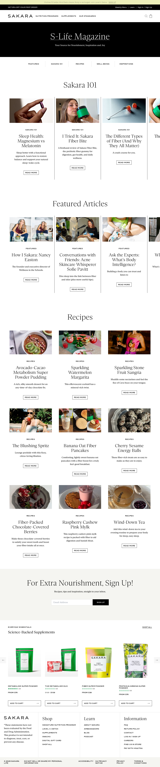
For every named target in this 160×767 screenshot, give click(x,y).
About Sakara (92, 725)
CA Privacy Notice (101, 762)
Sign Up (148, 7)
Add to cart (17, 703)
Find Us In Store (132, 744)
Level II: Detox (50, 729)
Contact (129, 733)
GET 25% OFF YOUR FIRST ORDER (22, 7)
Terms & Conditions (140, 762)
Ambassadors (91, 729)
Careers (128, 740)
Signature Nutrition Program (59, 725)
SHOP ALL (147, 627)
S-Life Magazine (80, 36)
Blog (87, 733)
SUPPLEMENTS (68, 16)
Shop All (47, 744)
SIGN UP (112, 2)
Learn (132, 7)
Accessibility (85, 761)
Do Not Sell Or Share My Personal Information (43, 762)
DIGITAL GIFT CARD (51, 740)
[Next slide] (156, 138)
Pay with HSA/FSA (133, 748)
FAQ (126, 725)
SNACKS (46, 737)
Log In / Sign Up (132, 737)
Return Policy (132, 729)
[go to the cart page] (151, 16)
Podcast (88, 737)
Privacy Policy (121, 762)
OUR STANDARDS (87, 16)
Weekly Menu (121, 7)
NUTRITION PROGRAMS (47, 16)
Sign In (140, 7)
